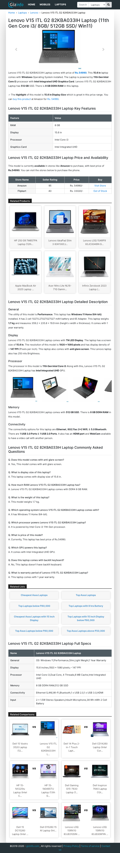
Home (31, 4)
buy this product (22, 99)
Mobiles (45, 4)
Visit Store (100, 185)
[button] (16, 49)
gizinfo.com (32, 846)
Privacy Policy (71, 846)
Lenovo (34, 12)
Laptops (60, 4)
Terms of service (90, 846)
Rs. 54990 (53, 99)
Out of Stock (100, 190)
